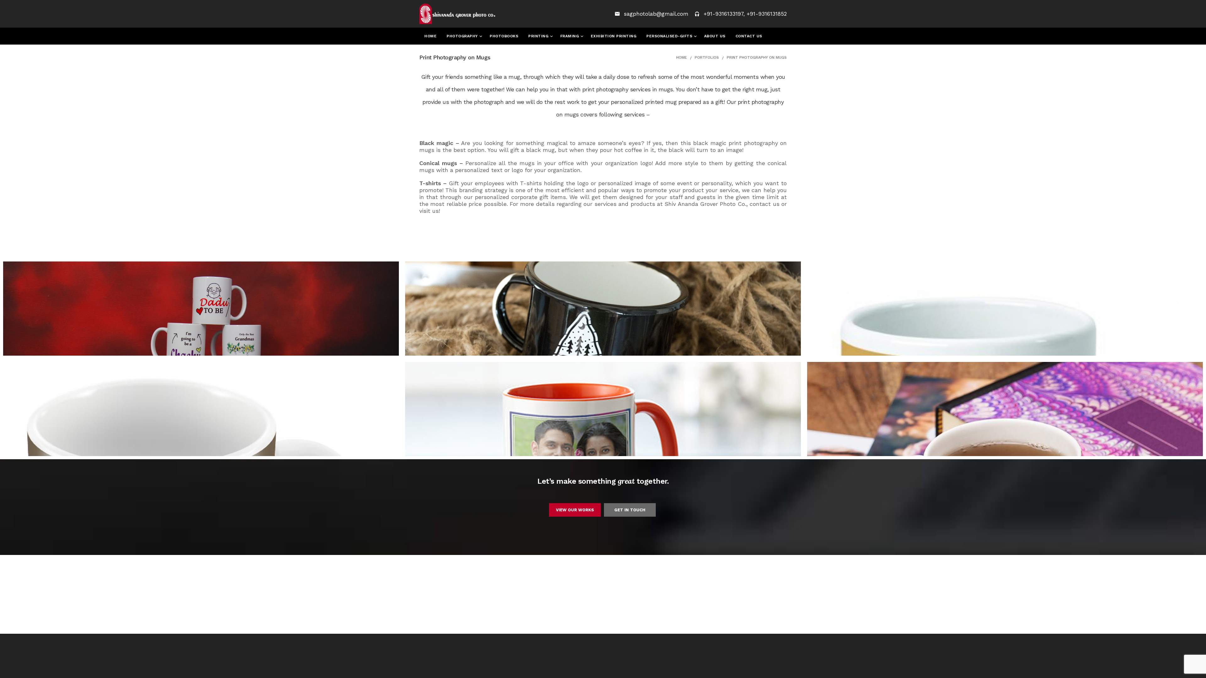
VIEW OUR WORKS (575, 510)
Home (430, 36)
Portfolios (707, 57)
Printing (539, 36)
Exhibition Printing (614, 36)
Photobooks (504, 36)
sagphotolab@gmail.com (657, 14)
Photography (463, 36)
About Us (714, 36)
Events (432, 53)
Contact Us (749, 36)
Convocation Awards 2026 (481, 53)
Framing (570, 36)
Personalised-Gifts (670, 36)
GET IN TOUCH (629, 510)
